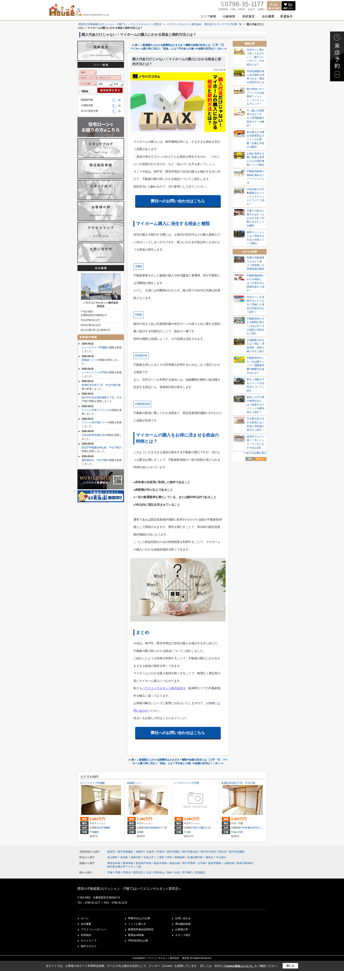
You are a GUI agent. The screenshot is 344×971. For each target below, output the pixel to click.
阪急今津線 (161, 863)
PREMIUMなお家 (138, 940)
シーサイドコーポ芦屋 (94, 372)
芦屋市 (194, 827)
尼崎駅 (140, 832)
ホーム (85, 918)
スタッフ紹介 (183, 935)
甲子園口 (187, 872)
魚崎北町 (136, 857)
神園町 (107, 827)
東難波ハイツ (89, 359)
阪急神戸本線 (144, 863)
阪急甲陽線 (215, 863)
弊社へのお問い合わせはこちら (178, 201)
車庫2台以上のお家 (139, 918)
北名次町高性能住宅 (93, 434)
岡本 (170, 857)
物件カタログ (88, 946)
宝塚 (109, 872)
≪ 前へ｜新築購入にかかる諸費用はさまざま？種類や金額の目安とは (171, 44)
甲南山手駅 (237, 832)
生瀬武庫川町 (196, 857)
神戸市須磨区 (236, 851)
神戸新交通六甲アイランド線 (124, 866)
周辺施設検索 (183, 923)
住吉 (177, 872)
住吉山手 (149, 857)
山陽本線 (229, 863)
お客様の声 (181, 929)
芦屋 (117, 872)
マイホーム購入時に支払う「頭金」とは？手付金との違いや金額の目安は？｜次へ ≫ (179, 48)
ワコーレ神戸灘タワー (94, 422)
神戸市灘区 (173, 851)
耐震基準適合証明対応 (141, 929)
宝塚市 (150, 851)
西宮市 (100, 827)
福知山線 (175, 863)
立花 (148, 872)
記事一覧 (218, 44)
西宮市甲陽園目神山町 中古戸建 (100, 447)
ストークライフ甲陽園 (94, 347)
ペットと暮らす (137, 923)
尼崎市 (147, 827)
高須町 (124, 857)
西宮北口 (138, 872)
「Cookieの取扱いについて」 (238, 966)
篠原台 (210, 857)
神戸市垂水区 (190, 851)
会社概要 (86, 923)
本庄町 (255, 827)
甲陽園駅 (94, 832)
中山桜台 (221, 857)
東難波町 (155, 827)
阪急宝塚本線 (245, 863)
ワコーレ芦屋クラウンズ (95, 410)
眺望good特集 (136, 935)
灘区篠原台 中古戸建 (94, 460)
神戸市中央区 (208, 851)
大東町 (201, 827)
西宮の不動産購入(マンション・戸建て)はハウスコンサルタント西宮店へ (129, 888)
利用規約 (86, 935)
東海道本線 (114, 863)
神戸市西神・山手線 (194, 863)
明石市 (222, 851)
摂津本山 (159, 872)
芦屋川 (127, 872)
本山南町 (112, 857)
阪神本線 (128, 863)
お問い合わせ (183, 918)
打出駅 (187, 832)
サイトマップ (88, 940)
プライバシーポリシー (94, 929)
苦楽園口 (200, 872)
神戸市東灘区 (245, 827)
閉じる (290, 965)
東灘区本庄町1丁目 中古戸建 (98, 384)
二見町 (160, 857)
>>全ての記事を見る (255, 452)
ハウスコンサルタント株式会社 (162, 688)
